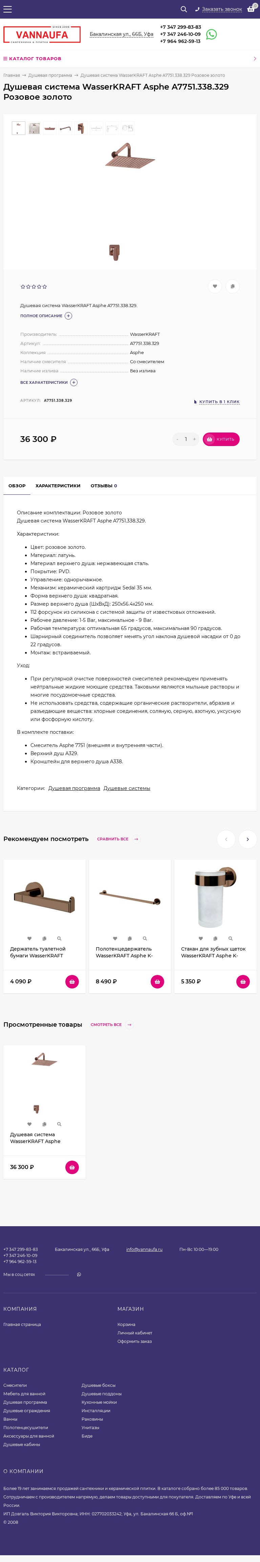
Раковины (92, 1419)
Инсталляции (96, 1410)
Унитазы (90, 1427)
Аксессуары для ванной (28, 1436)
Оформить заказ (134, 1341)
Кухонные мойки (99, 1402)
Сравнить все (113, 839)
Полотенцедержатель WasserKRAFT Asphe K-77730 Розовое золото (124, 955)
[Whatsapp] (208, 34)
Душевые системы (127, 788)
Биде (87, 1436)
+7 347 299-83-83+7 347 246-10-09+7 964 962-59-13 (180, 34)
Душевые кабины (21, 1444)
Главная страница (22, 1324)
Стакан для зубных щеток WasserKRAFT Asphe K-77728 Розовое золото (213, 955)
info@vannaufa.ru (144, 1249)
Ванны (10, 1419)
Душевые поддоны (102, 1393)
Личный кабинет (134, 1332)
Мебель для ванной (24, 1393)
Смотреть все (107, 1025)
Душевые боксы (98, 1385)
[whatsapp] (79, 1274)
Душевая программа (50, 75)
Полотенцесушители (25, 1427)
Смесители (15, 1385)
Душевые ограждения (26, 1410)
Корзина (126, 1324)
